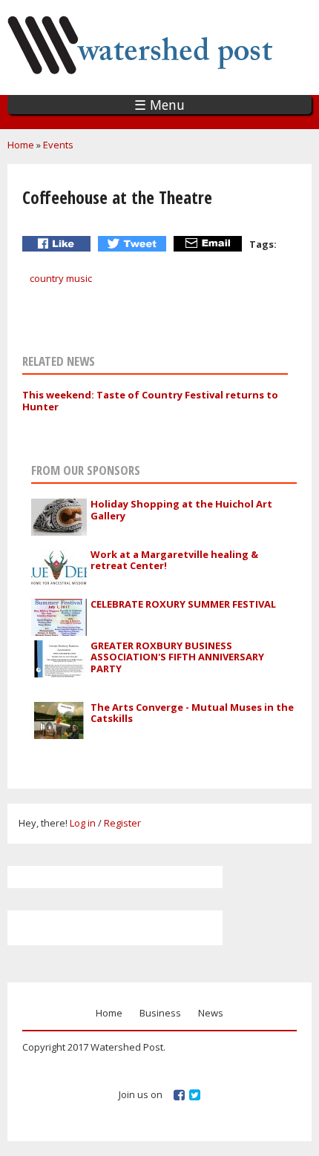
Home (20, 144)
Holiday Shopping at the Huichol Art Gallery (181, 509)
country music (61, 278)
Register (122, 823)
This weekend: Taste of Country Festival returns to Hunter (150, 400)
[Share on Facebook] (58, 244)
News (210, 1012)
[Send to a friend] (210, 244)
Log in (83, 823)
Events (58, 144)
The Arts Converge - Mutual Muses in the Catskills (192, 713)
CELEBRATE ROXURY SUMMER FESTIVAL (183, 604)
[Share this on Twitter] (134, 244)
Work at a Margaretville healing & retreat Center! (174, 560)
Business (160, 1012)
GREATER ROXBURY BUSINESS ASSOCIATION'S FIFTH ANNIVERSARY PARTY (177, 657)
